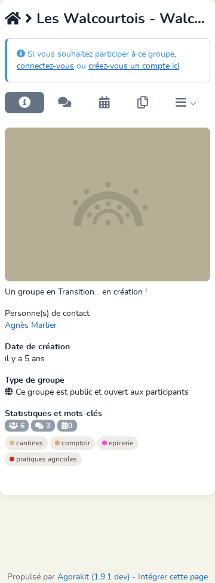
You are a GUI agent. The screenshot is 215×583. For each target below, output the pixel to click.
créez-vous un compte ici (133, 66)
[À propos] (24, 102)
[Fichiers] (143, 102)
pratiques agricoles (45, 459)
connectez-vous (45, 66)
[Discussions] (64, 102)
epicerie (120, 442)
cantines (28, 442)
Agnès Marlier (31, 325)
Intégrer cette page (173, 577)
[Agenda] (104, 102)
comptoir (75, 442)
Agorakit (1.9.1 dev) (93, 577)
